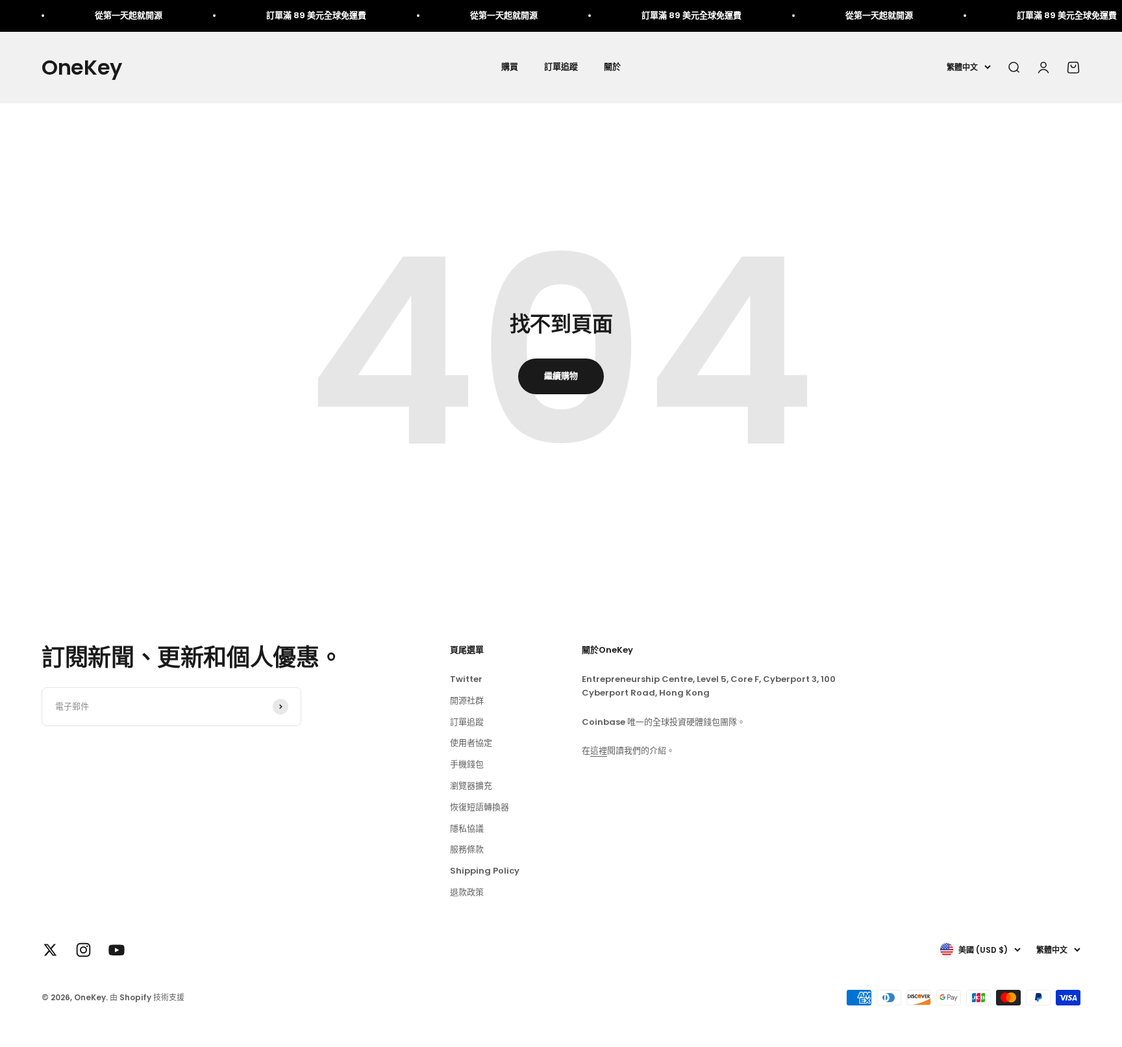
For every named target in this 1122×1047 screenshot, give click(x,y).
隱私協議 (467, 828)
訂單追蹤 (561, 66)
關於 (612, 66)
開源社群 (467, 700)
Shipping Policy (484, 870)
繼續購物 (561, 376)
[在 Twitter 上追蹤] (50, 950)
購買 (509, 66)
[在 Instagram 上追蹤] (83, 950)
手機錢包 (467, 764)
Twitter (466, 679)
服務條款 (467, 849)
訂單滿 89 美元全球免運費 (295, 15)
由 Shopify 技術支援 (147, 997)
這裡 (598, 750)
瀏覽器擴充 (471, 785)
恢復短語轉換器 (479, 807)
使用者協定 (471, 743)
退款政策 (467, 892)
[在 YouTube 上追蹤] (116, 950)
